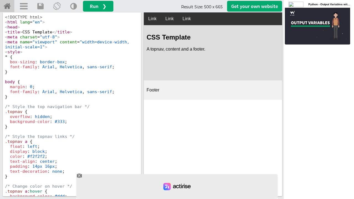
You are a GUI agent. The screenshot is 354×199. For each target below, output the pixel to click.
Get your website (254, 6)
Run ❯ (98, 6)
